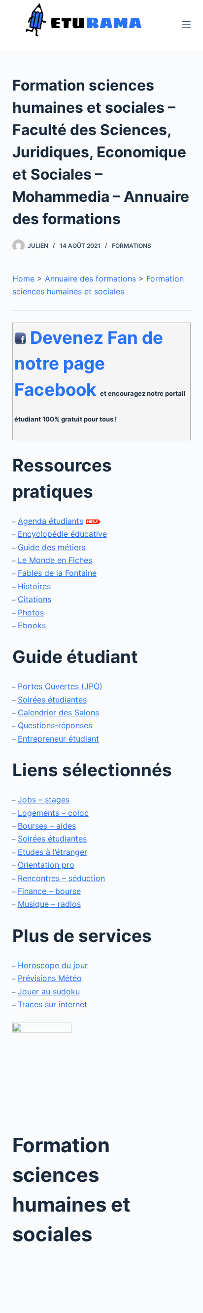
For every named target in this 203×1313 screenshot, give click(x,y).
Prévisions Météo (50, 978)
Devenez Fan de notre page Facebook (88, 363)
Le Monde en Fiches (55, 560)
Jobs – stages (43, 799)
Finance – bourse (49, 891)
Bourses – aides (47, 826)
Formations (131, 245)
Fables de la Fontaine (57, 573)
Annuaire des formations (90, 278)
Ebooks (32, 625)
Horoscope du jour (53, 965)
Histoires (34, 586)
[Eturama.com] (41, 1070)
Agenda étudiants (50, 521)
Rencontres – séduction (61, 878)
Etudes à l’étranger (52, 852)
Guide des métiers (51, 547)
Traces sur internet (52, 1004)
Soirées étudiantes (52, 699)
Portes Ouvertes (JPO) (60, 686)
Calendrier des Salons (58, 712)
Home (23, 278)
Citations (34, 599)
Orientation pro (46, 865)
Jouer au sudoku (49, 991)
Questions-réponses (55, 725)
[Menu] (186, 24)
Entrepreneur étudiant (58, 739)
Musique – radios (49, 904)
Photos (31, 612)
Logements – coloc (53, 813)
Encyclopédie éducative (62, 534)
